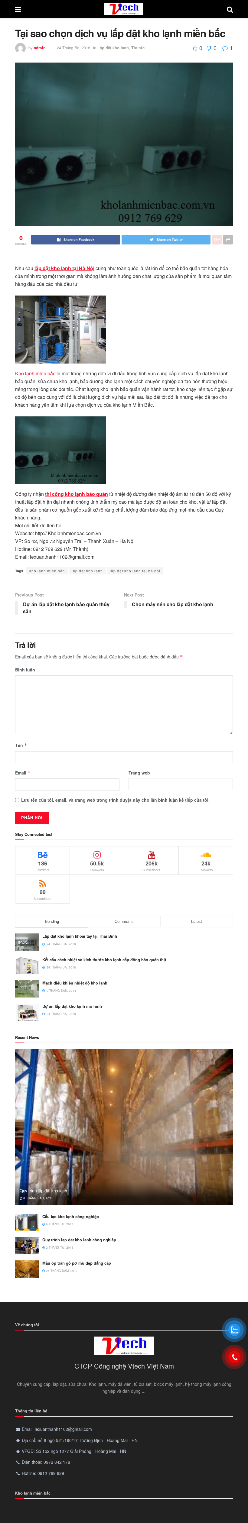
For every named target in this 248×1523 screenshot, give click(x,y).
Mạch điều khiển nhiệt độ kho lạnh (74, 983)
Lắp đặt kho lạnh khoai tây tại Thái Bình (79, 936)
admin (40, 47)
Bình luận (25, 670)
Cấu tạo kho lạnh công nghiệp (70, 1216)
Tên (21, 745)
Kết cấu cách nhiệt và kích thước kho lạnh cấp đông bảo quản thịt (104, 959)
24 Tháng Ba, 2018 (73, 47)
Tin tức (138, 47)
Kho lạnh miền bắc (35, 373)
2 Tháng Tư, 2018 (59, 1247)
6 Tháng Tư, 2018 (59, 1224)
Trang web (139, 773)
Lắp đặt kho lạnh (113, 47)
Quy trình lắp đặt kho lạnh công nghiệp (79, 1240)
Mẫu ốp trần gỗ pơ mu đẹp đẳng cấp (76, 1263)
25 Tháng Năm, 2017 (61, 1271)
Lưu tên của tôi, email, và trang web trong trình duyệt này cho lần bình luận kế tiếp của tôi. (115, 800)
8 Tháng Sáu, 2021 (37, 1198)
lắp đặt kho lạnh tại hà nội (135, 570)
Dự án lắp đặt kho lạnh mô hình (72, 1006)
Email (23, 773)
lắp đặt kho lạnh (87, 570)
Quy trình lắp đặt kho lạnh (43, 1191)
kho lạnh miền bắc (47, 570)
